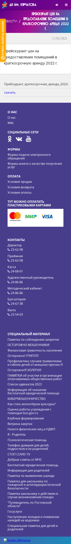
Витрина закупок (20, 424)
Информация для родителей (28, 470)
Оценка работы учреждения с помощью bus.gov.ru (29, 411)
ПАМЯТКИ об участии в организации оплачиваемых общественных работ (35, 377)
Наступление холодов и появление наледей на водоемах (33, 518)
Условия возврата (21, 187)
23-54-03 (16, 314)
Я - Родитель (17, 434)
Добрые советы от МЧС (25, 459)
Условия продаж (20, 182)
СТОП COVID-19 (19, 454)
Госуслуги (15, 511)
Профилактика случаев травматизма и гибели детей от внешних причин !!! (35, 363)
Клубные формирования (26, 418)
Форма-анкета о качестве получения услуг (35, 165)
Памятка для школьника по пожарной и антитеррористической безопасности (34, 484)
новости (9, 21)
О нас (12, 117)
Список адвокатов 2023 (25, 384)
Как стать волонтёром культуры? (31, 404)
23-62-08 (16, 249)
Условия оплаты (19, 192)
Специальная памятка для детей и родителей (33, 527)
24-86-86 (16, 282)
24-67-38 (16, 303)
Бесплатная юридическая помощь (33, 465)
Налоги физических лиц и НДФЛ (31, 429)
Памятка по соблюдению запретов (33, 339)
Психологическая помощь (27, 440)
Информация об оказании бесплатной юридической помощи (33, 391)
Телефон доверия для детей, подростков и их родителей (28, 447)
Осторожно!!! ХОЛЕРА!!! (24, 370)
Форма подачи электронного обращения (29, 156)
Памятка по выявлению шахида (31, 476)
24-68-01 (16, 271)
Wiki (10, 123)
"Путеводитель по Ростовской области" (29, 504)
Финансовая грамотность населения (35, 350)
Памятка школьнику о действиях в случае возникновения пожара (33, 495)
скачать (10, 92)
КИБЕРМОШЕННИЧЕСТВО (26, 399)
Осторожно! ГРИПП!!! (23, 356)
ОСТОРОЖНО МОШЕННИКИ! (28, 345)
